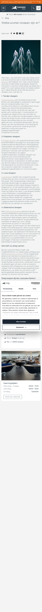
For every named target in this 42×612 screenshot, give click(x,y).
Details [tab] (21, 289)
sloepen (4, 82)
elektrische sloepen (13, 211)
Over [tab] (34, 289)
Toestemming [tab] (7, 289)
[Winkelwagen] (38, 8)
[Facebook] (11, 34)
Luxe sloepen (6, 177)
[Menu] (3, 8)
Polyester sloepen (8, 140)
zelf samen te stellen (14, 254)
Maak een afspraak (12, 397)
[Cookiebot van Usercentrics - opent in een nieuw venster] (31, 283)
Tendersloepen (7, 100)
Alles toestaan (21, 321)
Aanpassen (20, 327)
